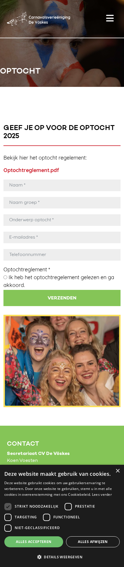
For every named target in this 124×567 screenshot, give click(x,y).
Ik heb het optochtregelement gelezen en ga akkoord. (58, 281)
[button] (62, 556)
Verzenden (62, 298)
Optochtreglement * (26, 270)
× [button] (117, 471)
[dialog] (62, 516)
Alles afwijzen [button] (93, 541)
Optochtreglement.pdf (31, 170)
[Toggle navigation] (110, 19)
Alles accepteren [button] (33, 541)
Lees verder (102, 494)
